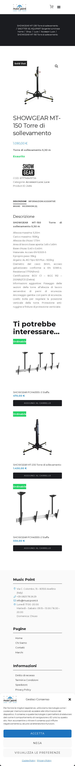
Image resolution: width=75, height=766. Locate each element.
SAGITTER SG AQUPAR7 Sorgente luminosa (39, 28)
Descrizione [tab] (20, 201)
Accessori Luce (48, 31)
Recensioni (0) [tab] (29, 206)
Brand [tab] (16, 206)
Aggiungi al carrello (37, 403)
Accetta (38, 733)
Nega (37, 743)
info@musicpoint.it (27, 600)
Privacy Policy (44, 760)
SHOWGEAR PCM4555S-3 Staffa (31, 392)
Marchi (19, 652)
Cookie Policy (28, 760)
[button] (70, 699)
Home (21, 31)
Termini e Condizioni (26, 680)
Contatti (20, 647)
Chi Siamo (21, 642)
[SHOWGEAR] (28, 170)
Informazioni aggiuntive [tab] (41, 201)
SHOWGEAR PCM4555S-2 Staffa (31, 537)
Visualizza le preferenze (37, 752)
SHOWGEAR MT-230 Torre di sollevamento (37, 25)
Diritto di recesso (25, 675)
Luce (36, 31)
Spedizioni (21, 684)
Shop (28, 31)
